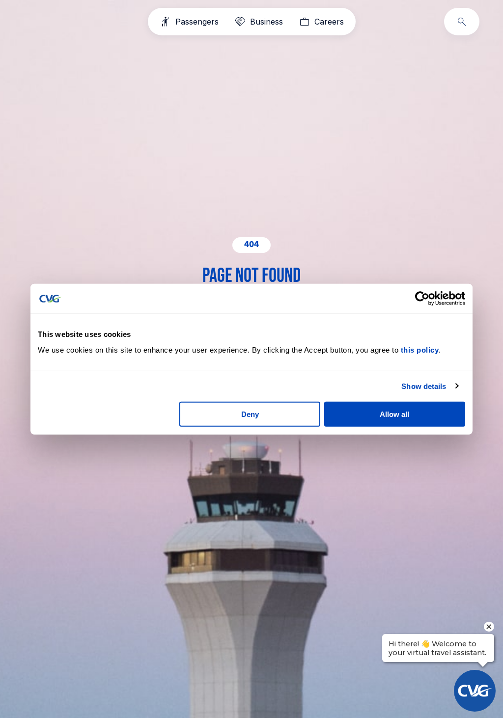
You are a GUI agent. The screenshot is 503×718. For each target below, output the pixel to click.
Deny (250, 414)
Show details (423, 386)
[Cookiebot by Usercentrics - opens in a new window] (422, 298)
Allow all (394, 414)
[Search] (461, 21)
